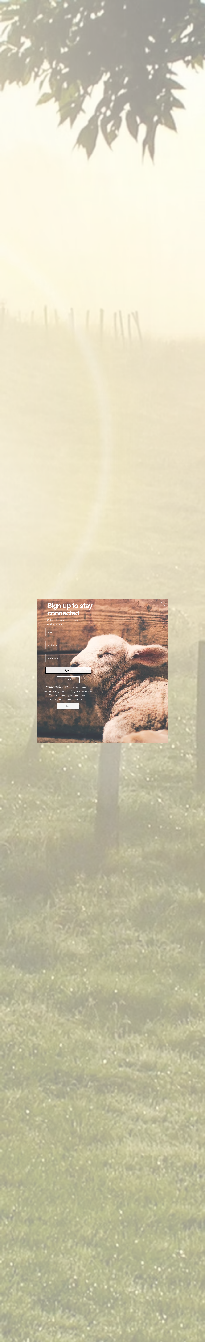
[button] (163, 604)
